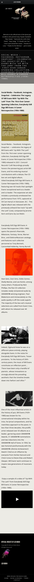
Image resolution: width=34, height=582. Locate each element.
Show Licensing (16, 578)
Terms (26, 578)
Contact (17, 580)
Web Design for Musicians (17, 576)
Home (6, 578)
